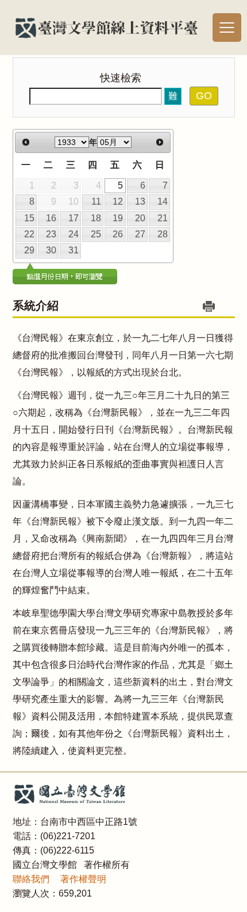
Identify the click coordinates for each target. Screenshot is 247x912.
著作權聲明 (83, 879)
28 (162, 234)
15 (29, 218)
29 (29, 250)
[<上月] (26, 143)
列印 (209, 306)
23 (51, 234)
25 (96, 234)
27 (140, 234)
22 (29, 234)
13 (140, 201)
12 (118, 201)
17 (73, 218)
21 (162, 218)
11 (96, 201)
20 (140, 218)
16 (51, 218)
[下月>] (159, 143)
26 (118, 234)
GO (204, 95)
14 (162, 201)
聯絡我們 (31, 879)
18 (96, 218)
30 (51, 250)
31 (73, 250)
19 (118, 218)
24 (73, 234)
